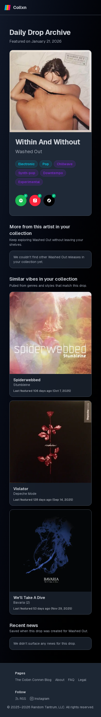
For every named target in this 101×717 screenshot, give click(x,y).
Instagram (42, 699)
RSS (23, 699)
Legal (82, 680)
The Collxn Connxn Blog (33, 680)
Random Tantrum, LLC (47, 707)
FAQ (71, 680)
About (59, 680)
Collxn (20, 7)
